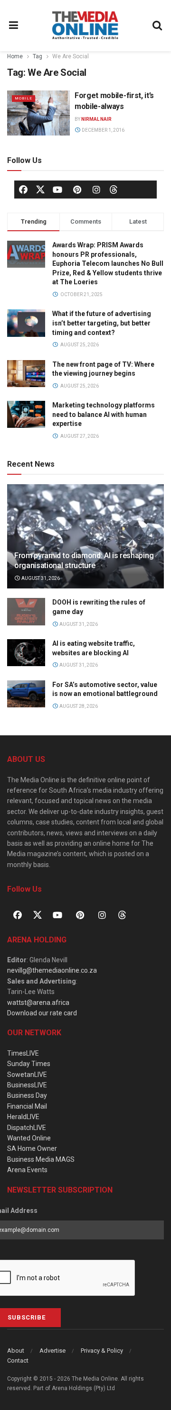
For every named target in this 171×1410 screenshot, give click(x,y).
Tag (37, 56)
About (15, 1350)
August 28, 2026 (78, 706)
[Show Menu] (13, 25)
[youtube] (57, 189)
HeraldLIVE (23, 1117)
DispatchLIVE (26, 1127)
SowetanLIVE (27, 1074)
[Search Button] (157, 25)
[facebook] (23, 189)
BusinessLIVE (27, 1085)
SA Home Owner (32, 1148)
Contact (17, 1360)
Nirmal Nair (96, 119)
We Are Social (70, 56)
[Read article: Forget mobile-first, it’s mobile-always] (38, 112)
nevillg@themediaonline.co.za (52, 970)
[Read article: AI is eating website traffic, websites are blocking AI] (26, 652)
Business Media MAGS (41, 1159)
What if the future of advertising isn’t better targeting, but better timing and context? (101, 323)
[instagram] (96, 189)
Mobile (23, 98)
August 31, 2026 (40, 578)
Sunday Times (28, 1063)
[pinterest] (77, 189)
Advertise (52, 1350)
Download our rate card (42, 1013)
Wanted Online (29, 1138)
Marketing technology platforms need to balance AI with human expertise (103, 414)
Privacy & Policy (102, 1350)
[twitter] (40, 189)
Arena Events (27, 1170)
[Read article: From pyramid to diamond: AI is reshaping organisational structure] (85, 540)
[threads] (113, 189)
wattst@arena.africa (38, 1002)
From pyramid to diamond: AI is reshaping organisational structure (83, 560)
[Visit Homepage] (85, 25)
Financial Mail (27, 1106)
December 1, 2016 (102, 130)
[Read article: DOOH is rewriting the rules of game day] (26, 611)
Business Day (27, 1095)
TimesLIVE (23, 1053)
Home (15, 56)
